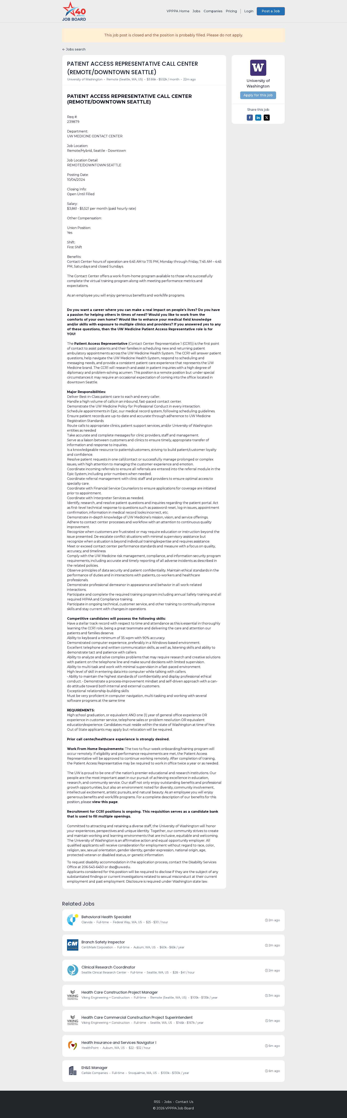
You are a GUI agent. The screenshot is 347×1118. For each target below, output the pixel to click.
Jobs (196, 11)
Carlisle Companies (95, 1073)
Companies (213, 11)
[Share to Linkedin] (258, 118)
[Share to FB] (250, 118)
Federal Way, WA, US (127, 922)
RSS (157, 1102)
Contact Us (184, 1102)
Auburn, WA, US (145, 947)
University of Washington (84, 79)
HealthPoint (90, 1048)
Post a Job (271, 11)
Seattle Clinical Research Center (104, 972)
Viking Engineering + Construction (106, 997)
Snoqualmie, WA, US (142, 1073)
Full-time (102, 922)
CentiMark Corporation (97, 947)
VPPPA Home (178, 11)
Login (248, 11)
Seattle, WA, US (158, 972)
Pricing (231, 11)
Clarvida (87, 922)
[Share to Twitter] (267, 118)
